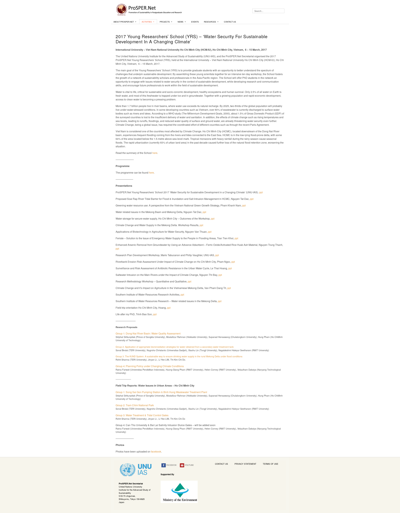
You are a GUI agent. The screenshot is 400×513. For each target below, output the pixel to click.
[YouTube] (182, 465)
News (180, 21)
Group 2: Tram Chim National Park (135, 405)
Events (195, 21)
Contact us (230, 21)
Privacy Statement (245, 463)
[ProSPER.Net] (149, 9)
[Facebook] (163, 465)
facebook (156, 451)
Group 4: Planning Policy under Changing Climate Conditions (150, 366)
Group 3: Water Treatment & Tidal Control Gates (142, 415)
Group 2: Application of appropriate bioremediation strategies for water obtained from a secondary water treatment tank (175, 346)
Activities (147, 21)
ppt (261, 192)
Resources (210, 21)
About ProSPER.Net (123, 21)
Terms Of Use (270, 463)
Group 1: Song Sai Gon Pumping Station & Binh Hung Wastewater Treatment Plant (161, 392)
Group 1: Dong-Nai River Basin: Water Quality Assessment (148, 333)
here (154, 153)
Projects (165, 21)
